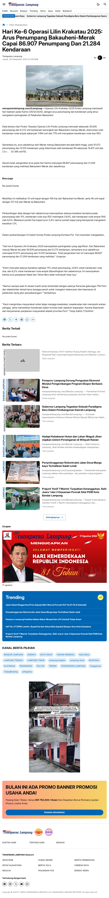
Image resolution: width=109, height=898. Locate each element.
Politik (5, 11)
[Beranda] (3, 24)
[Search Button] (105, 4)
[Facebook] (4, 319)
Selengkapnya (53, 517)
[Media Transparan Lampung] (23, 4)
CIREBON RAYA (81, 865)
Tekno (43, 11)
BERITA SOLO (44, 865)
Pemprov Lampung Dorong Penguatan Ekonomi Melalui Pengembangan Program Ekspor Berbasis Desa (72, 384)
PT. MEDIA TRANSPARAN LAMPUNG (32, 892)
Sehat (57, 11)
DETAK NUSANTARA (12, 865)
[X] (10, 319)
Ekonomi (14, 11)
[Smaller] (95, 57)
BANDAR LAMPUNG (4, 390)
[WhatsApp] (27, 319)
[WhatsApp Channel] (27, 884)
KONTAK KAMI (9, 842)
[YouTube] (21, 884)
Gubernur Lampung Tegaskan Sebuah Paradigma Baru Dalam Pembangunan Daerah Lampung (51, 16)
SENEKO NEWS (81, 870)
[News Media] (49, 832)
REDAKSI (60, 842)
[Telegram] (16, 319)
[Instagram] (10, 884)
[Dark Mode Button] (98, 4)
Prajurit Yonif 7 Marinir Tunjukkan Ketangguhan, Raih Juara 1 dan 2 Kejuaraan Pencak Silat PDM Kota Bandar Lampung (74, 492)
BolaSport (67, 11)
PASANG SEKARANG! (54, 812)
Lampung (4, 467)
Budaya (23, 11)
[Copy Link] (33, 319)
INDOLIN (6, 870)
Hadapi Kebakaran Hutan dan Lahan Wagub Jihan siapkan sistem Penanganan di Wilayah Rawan (72, 438)
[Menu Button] (4, 4)
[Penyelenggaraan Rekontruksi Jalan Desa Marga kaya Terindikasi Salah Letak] (23, 472)
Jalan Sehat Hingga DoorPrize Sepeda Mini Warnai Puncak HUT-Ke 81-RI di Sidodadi (46, 605)
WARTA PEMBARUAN (84, 860)
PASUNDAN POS (46, 870)
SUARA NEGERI (45, 860)
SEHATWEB (7, 860)
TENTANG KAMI (36, 842)
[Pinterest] (21, 319)
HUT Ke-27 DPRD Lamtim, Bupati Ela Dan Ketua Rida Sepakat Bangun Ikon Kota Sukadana (48, 626)
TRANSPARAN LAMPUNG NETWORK (66, 892)
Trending (34, 11)
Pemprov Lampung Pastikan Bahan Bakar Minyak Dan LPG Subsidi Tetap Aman (43, 619)
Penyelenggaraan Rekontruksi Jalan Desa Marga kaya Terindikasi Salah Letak (71, 464)
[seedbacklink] (38, 832)
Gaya (50, 11)
